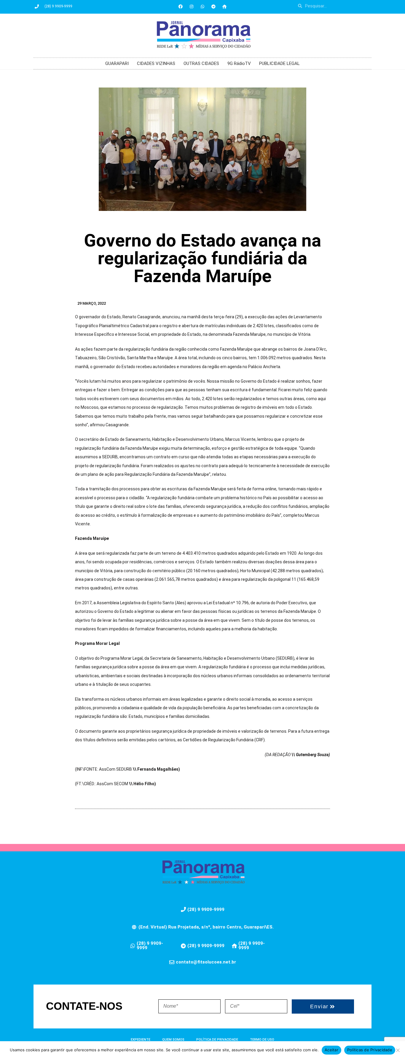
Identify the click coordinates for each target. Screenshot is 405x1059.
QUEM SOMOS (173, 1039)
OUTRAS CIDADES (201, 63)
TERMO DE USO (262, 1039)
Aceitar (331, 1049)
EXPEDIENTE (140, 1039)
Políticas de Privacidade (369, 1049)
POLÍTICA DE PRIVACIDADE (217, 1039)
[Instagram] (191, 6)
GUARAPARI (117, 63)
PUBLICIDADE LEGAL (279, 63)
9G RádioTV (239, 63)
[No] (398, 1050)
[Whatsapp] (202, 6)
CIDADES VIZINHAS (156, 63)
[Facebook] (180, 6)
